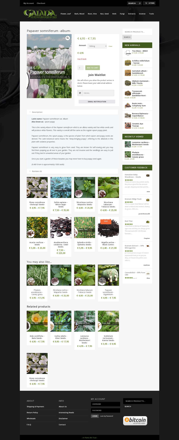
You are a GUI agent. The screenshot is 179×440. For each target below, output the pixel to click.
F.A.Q (29, 424)
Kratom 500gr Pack (133, 199)
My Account (29, 3)
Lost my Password (106, 416)
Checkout (41, 3)
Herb (114, 14)
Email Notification (97, 101)
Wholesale (31, 418)
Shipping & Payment (35, 406)
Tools (151, 14)
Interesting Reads (66, 412)
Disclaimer (63, 418)
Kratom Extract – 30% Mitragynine (134, 246)
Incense (142, 14)
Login (94, 416)
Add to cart (92, 68)
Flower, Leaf (66, 14)
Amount (82, 45)
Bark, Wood (79, 14)
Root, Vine (92, 14)
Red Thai (128, 221)
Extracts (131, 14)
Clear (110, 46)
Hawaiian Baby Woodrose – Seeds (133, 175)
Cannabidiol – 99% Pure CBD (135, 273)
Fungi (122, 14)
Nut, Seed (104, 14)
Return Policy (32, 412)
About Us (63, 406)
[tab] (72, 112)
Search (127, 37)
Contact (62, 424)
